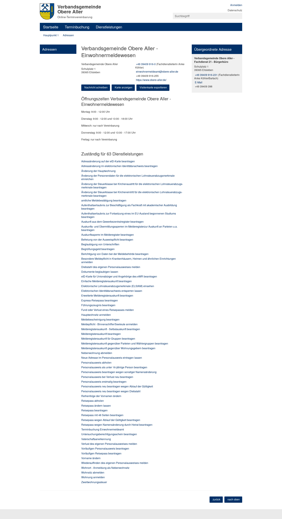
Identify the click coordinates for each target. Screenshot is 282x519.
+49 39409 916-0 (145, 64)
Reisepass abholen (92, 401)
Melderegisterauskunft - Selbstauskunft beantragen (110, 329)
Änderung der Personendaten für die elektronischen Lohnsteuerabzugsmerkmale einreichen (128, 177)
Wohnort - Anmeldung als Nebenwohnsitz (105, 468)
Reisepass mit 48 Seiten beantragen (102, 415)
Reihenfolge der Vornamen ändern (101, 396)
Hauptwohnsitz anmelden (96, 315)
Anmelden (236, 5)
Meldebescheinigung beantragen (100, 319)
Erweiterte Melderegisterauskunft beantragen (107, 295)
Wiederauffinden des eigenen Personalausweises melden (114, 463)
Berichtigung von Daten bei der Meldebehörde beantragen (115, 254)
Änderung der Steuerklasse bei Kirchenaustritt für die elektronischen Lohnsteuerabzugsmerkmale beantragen (132, 185)
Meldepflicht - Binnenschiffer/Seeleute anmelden (109, 324)
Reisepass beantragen (94, 410)
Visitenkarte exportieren (153, 87)
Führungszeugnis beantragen (98, 305)
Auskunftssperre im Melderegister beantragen (107, 235)
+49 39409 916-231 (206, 75)
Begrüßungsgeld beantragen (98, 249)
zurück (216, 499)
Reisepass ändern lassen (96, 405)
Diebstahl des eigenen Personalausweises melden (110, 267)
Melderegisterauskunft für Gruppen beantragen (108, 338)
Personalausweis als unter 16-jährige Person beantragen (114, 367)
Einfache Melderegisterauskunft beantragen (106, 281)
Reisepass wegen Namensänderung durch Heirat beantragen (116, 425)
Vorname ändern (91, 458)
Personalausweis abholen (96, 362)
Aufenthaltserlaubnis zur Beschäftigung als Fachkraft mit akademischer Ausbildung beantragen (129, 206)
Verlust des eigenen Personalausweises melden (109, 444)
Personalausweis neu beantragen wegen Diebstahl (111, 391)
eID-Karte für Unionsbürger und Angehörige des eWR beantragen (119, 276)
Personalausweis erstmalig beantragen (103, 381)
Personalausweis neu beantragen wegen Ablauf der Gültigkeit (117, 386)
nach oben (233, 499)
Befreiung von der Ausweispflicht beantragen (107, 239)
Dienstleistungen (109, 26)
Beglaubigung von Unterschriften (100, 244)
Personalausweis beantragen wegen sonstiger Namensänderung (119, 372)
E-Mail (198, 82)
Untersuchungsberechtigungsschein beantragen (109, 434)
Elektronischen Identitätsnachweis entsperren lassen (111, 291)
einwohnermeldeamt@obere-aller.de (156, 71)
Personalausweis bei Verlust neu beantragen (107, 377)
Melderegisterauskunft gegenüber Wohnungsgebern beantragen (118, 348)
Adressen (68, 35)
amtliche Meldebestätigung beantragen (103, 200)
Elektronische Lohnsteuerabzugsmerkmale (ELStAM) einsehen (117, 286)
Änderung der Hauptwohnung (98, 171)
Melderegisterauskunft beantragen (101, 334)
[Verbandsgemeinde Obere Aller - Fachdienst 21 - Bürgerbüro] (217, 72)
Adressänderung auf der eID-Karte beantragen (108, 161)
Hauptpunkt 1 (51, 35)
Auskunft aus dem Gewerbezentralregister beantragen (112, 221)
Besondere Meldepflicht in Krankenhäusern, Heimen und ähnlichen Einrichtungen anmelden (128, 260)
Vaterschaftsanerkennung (96, 439)
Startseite (50, 26)
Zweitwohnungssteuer (94, 482)
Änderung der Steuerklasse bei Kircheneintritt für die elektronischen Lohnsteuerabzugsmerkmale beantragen (131, 193)
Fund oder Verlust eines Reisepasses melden (107, 310)
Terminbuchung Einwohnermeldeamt (102, 429)
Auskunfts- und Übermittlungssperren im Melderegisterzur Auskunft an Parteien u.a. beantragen (129, 228)
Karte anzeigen (123, 87)
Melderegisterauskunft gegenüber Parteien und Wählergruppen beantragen (124, 343)
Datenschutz (235, 10)
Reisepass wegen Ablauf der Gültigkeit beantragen (110, 420)
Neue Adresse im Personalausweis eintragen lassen (111, 357)
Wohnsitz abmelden (92, 472)
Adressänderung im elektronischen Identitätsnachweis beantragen (119, 166)
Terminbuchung (77, 26)
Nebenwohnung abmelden (96, 353)
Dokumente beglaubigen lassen (99, 272)
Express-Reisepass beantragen (99, 300)
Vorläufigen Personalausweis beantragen (105, 448)
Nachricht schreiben (96, 87)
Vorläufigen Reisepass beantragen (101, 453)
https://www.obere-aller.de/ (150, 80)
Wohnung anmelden (93, 477)
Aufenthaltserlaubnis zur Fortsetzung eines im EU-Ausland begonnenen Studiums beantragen (128, 215)
